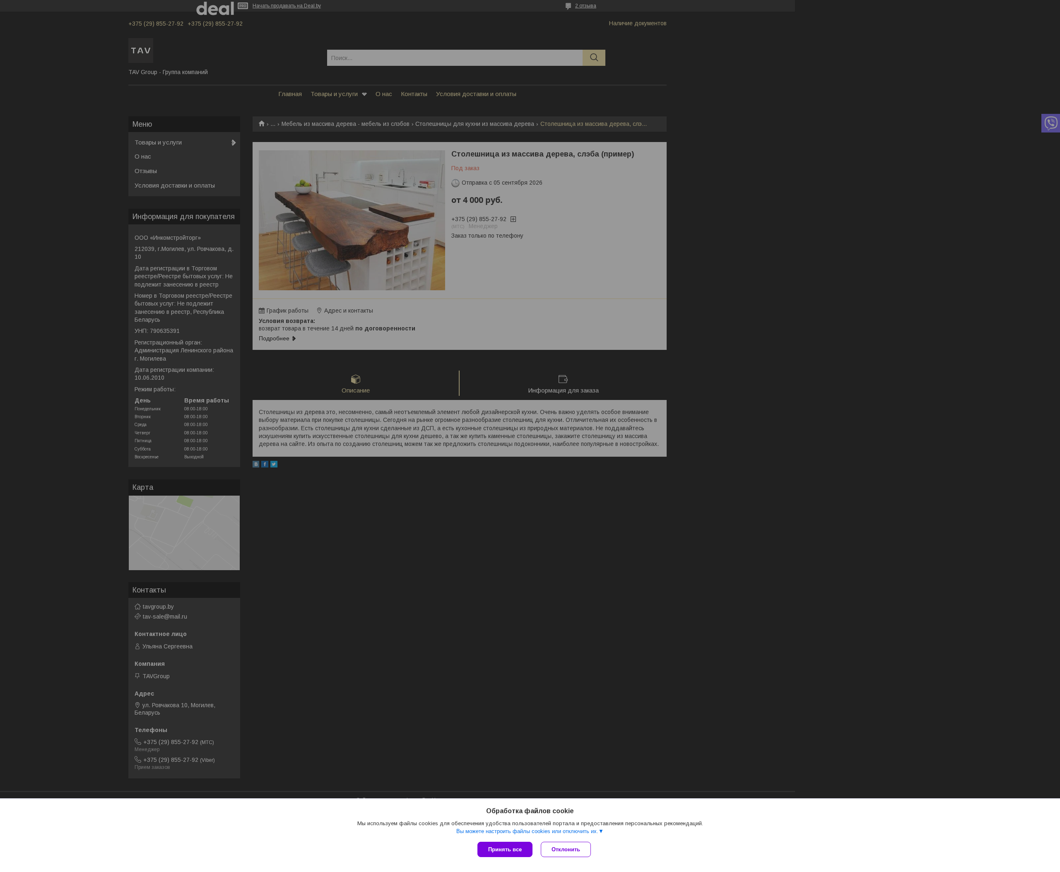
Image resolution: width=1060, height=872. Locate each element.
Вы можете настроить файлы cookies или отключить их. (527, 831)
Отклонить (566, 849)
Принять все (505, 849)
